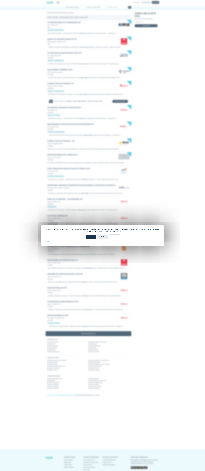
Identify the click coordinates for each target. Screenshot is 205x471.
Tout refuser (102, 237)
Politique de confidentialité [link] (53, 242)
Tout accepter (91, 237)
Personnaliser (114, 237)
